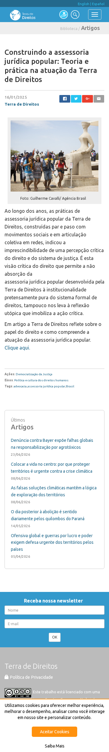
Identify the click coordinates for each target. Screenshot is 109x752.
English (83, 4)
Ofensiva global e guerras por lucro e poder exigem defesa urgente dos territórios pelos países (52, 542)
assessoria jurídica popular (46, 386)
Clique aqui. (17, 347)
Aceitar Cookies (54, 731)
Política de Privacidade (31, 677)
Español (98, 4)
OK (54, 637)
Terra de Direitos (22, 104)
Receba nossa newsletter (54, 600)
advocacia (20, 386)
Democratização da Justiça (34, 374)
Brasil (70, 386)
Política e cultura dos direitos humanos (41, 380)
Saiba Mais (54, 746)
